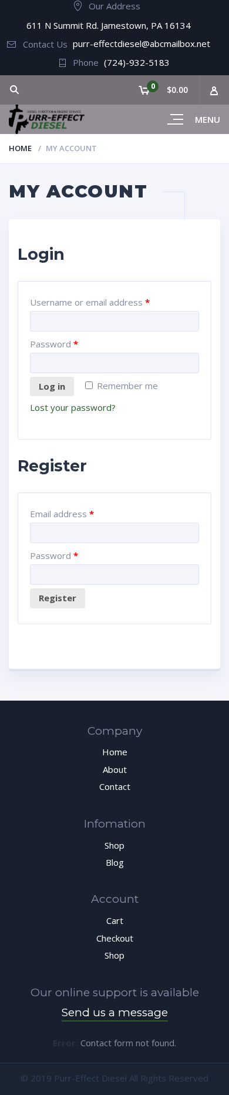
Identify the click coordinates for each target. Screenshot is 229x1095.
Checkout (114, 938)
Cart (114, 920)
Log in (52, 386)
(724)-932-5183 (137, 62)
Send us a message (115, 1012)
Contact (114, 786)
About (115, 769)
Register (57, 598)
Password (54, 344)
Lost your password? (73, 407)
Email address (62, 514)
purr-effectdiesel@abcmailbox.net (141, 43)
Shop (114, 845)
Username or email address (90, 302)
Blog (115, 862)
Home (20, 148)
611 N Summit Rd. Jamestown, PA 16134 (108, 25)
